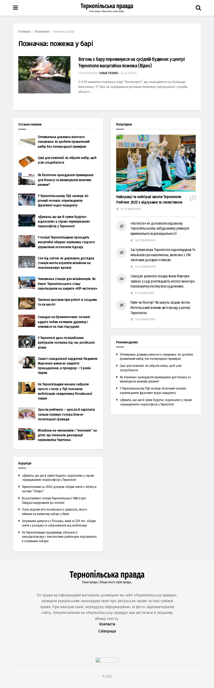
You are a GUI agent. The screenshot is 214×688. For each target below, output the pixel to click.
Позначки (42, 31)
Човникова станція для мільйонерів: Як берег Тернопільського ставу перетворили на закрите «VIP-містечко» (67, 283)
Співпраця (107, 631)
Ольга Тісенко (108, 73)
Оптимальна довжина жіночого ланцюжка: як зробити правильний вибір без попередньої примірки (64, 141)
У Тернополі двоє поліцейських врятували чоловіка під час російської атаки (66, 342)
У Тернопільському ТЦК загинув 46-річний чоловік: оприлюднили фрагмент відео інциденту (63, 200)
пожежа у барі (64, 31)
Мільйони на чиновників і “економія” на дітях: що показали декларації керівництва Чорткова (67, 435)
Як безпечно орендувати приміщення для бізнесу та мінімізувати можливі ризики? (65, 179)
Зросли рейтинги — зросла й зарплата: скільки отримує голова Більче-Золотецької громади (66, 414)
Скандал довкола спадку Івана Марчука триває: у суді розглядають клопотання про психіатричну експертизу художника (162, 281)
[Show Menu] (15, 8)
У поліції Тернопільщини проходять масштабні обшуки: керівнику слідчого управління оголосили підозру (66, 242)
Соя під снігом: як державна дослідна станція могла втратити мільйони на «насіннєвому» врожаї (66, 263)
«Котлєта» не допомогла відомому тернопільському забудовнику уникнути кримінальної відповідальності (159, 228)
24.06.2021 (129, 73)
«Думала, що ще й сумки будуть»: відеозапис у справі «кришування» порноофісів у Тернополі (64, 221)
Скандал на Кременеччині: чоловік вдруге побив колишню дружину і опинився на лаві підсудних (64, 321)
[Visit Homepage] (106, 8)
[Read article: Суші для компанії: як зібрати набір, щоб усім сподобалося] (26, 161)
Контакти (107, 624)
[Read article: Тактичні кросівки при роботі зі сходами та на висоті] (26, 303)
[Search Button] (198, 8)
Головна (24, 31)
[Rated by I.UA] (107, 661)
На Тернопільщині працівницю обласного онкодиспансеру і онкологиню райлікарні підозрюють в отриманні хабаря (59, 537)
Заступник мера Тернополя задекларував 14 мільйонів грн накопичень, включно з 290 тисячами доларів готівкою (162, 255)
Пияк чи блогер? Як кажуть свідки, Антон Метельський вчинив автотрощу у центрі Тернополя (160, 307)
